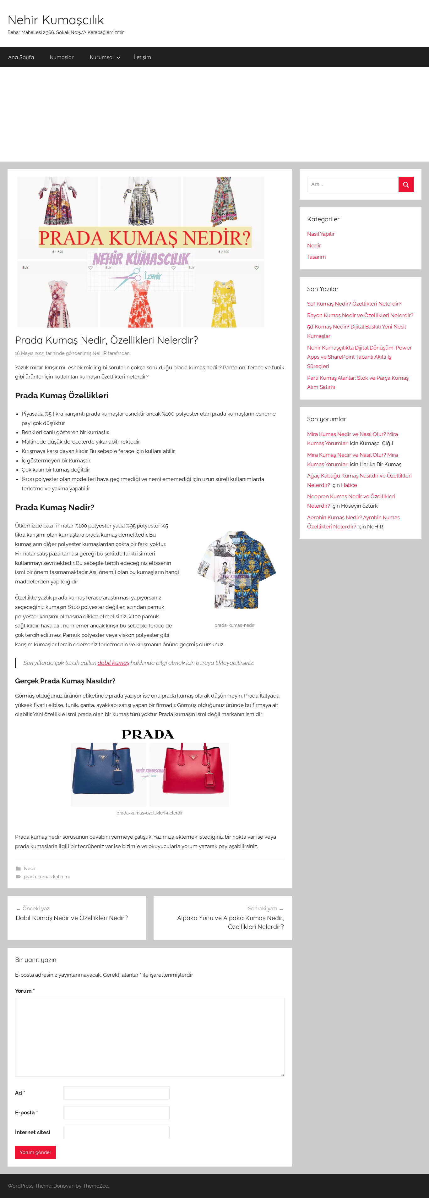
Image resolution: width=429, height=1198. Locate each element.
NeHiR (100, 353)
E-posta (26, 1112)
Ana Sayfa (21, 57)
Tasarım (316, 257)
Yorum (25, 991)
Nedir (30, 868)
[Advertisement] (214, 114)
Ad (20, 1093)
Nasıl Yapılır (321, 234)
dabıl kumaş (113, 663)
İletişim (142, 57)
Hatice (349, 485)
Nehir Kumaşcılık (56, 19)
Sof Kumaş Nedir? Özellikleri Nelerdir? (354, 304)
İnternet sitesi (32, 1132)
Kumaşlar (62, 57)
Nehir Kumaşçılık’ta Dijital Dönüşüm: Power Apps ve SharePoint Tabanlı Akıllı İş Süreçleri (359, 357)
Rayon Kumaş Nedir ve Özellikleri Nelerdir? (360, 315)
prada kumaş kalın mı (47, 877)
